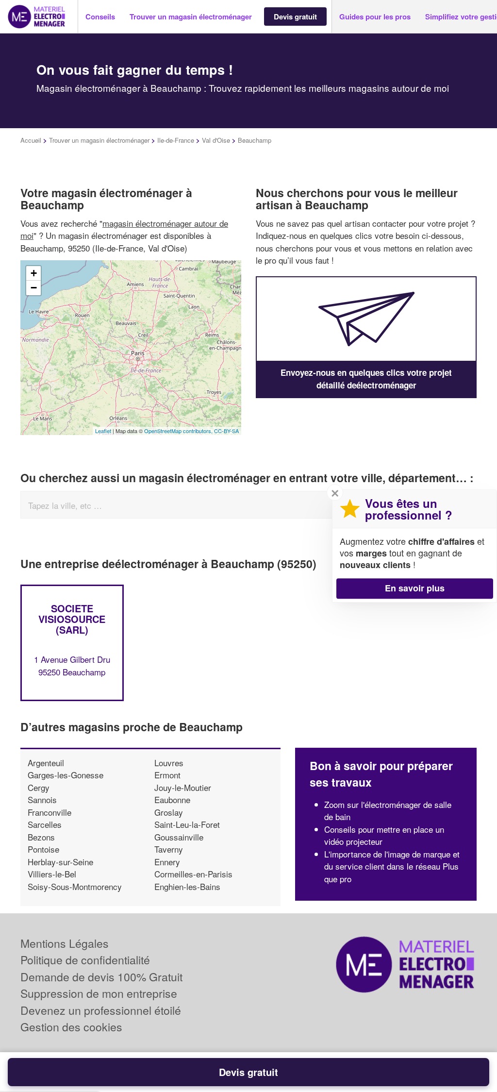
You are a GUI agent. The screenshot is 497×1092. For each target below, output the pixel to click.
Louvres (168, 762)
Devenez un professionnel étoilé (100, 1010)
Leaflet (103, 431)
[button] (100, 17)
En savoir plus (415, 588)
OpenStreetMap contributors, (179, 431)
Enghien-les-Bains (187, 886)
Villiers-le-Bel (52, 874)
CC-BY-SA (226, 431)
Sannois (42, 799)
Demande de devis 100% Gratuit (101, 977)
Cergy (39, 787)
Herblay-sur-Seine (60, 862)
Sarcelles (45, 824)
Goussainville (178, 837)
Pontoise (43, 849)
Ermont (167, 775)
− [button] (34, 288)
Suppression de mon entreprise (98, 993)
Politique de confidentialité (85, 960)
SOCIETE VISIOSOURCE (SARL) (71, 619)
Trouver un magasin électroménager (99, 140)
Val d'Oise (216, 140)
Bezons (41, 837)
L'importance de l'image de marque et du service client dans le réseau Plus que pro (392, 866)
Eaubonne (172, 799)
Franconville (49, 812)
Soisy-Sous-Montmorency (75, 886)
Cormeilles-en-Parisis (193, 874)
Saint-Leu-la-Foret (187, 824)
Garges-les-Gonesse (65, 775)
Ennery (167, 862)
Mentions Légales (64, 943)
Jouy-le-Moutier (182, 787)
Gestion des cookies (71, 1027)
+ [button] (34, 273)
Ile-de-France (175, 140)
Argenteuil (46, 762)
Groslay (168, 812)
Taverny (168, 849)
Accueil (30, 140)
